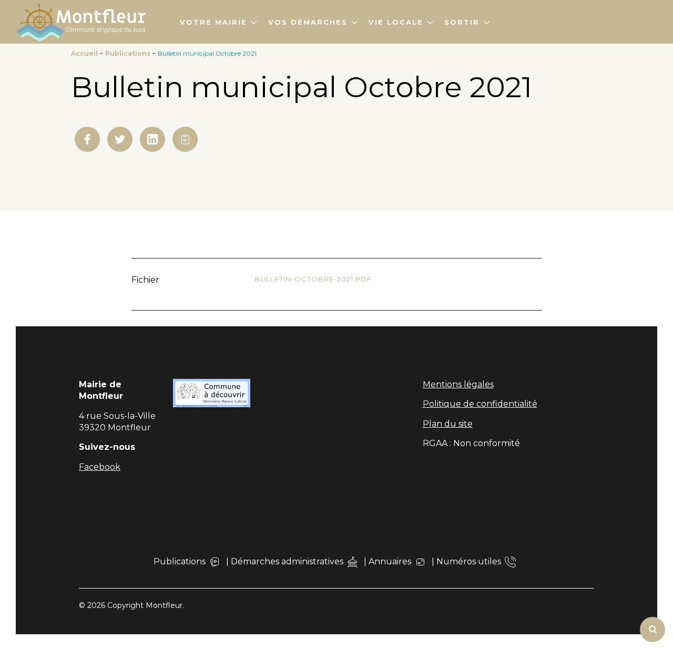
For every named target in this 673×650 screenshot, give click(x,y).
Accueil (84, 53)
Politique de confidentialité (480, 404)
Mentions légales (458, 384)
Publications (127, 53)
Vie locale (396, 22)
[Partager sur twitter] (119, 139)
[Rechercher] (652, 629)
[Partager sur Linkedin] (152, 139)
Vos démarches (308, 22)
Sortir (462, 22)
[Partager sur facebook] (87, 139)
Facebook (99, 467)
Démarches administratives (287, 561)
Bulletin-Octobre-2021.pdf (313, 279)
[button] (185, 139)
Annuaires (390, 561)
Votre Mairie (213, 22)
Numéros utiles (468, 561)
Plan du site (448, 424)
